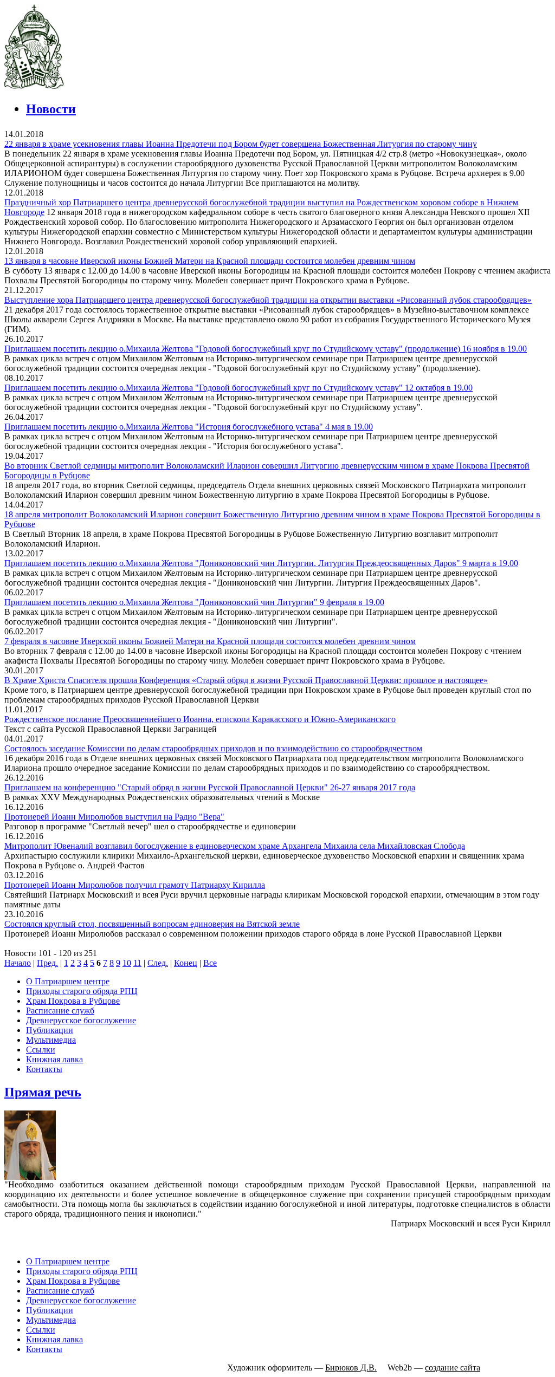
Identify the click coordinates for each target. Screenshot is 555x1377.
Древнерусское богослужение (81, 1020)
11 (137, 962)
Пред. (47, 962)
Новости (51, 109)
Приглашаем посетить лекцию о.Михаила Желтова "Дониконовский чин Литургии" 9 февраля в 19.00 (194, 602)
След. (157, 962)
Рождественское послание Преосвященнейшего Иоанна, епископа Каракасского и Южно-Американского (200, 719)
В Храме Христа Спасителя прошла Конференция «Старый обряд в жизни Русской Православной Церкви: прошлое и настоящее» (246, 680)
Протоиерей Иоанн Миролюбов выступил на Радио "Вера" (114, 816)
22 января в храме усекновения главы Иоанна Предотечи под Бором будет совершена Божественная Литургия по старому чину (240, 143)
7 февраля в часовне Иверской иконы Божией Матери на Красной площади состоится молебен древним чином (210, 641)
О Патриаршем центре (67, 981)
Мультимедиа (51, 1039)
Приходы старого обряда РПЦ (82, 991)
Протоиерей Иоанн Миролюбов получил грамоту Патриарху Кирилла (134, 884)
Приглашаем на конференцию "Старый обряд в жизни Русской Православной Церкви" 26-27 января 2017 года (209, 787)
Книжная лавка (54, 1059)
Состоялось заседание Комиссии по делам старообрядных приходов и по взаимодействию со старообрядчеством (213, 748)
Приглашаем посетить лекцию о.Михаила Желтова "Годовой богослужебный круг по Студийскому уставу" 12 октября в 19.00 (238, 387)
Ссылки (40, 1049)
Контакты (44, 1069)
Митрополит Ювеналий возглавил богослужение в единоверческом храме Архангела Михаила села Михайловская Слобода (234, 845)
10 (126, 962)
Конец (185, 962)
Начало (17, 962)
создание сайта (452, 1367)
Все (210, 962)
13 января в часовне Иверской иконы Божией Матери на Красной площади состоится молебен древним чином (209, 260)
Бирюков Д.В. (351, 1367)
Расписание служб (60, 1010)
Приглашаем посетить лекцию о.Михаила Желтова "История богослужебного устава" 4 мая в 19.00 (188, 426)
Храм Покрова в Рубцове (73, 1000)
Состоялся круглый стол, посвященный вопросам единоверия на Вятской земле (152, 923)
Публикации (49, 1030)
